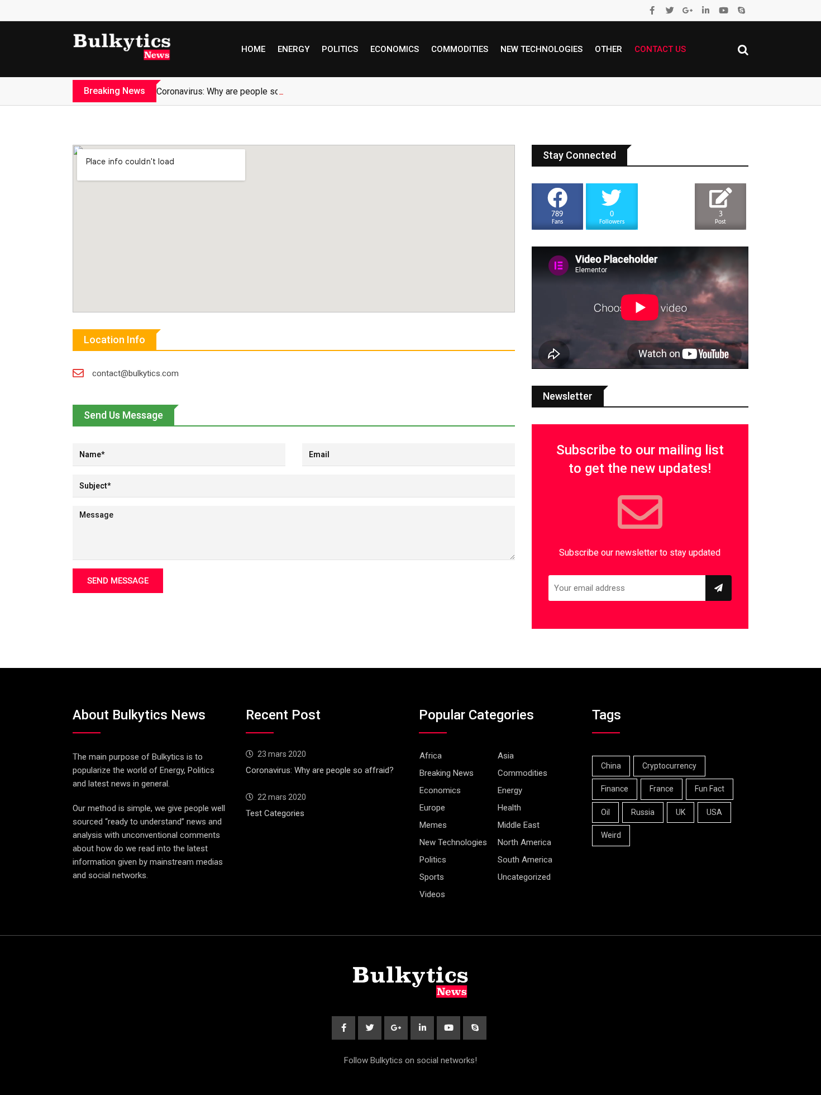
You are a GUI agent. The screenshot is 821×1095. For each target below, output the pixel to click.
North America (524, 842)
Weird (611, 835)
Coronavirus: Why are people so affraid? (234, 91)
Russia (643, 812)
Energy (293, 49)
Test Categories (275, 813)
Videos (432, 894)
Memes (433, 825)
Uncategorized (524, 877)
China (611, 765)
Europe (432, 808)
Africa (430, 756)
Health (509, 808)
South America (525, 860)
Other (608, 49)
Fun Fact (709, 788)
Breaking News (446, 773)
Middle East (519, 825)
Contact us (660, 49)
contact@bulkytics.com (135, 373)
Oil (605, 812)
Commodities (459, 49)
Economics (394, 49)
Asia (506, 756)
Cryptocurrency (669, 765)
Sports (431, 877)
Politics (340, 49)
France (662, 788)
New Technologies (541, 49)
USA (714, 812)
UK (680, 812)
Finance (614, 788)
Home (253, 49)
